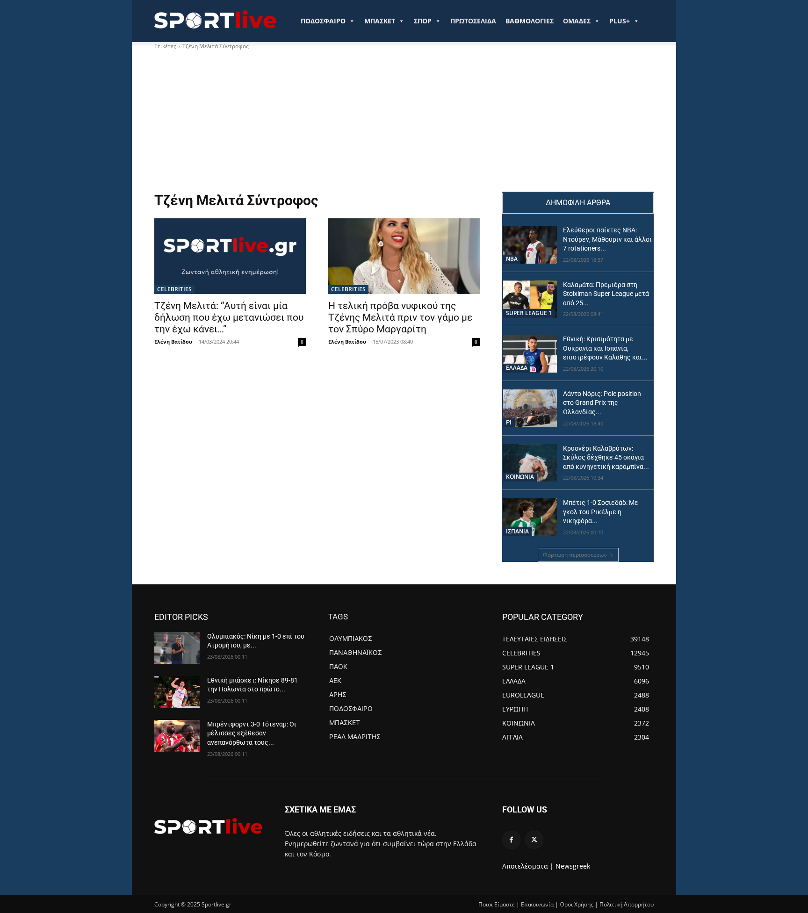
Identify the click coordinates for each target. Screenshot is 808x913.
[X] (534, 840)
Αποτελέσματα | (528, 866)
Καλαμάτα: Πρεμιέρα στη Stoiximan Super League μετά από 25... (606, 294)
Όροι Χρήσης (576, 904)
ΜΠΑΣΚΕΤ (379, 20)
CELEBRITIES (174, 289)
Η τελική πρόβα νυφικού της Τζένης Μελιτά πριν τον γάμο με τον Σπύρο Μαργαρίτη (400, 317)
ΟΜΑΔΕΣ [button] (577, 20)
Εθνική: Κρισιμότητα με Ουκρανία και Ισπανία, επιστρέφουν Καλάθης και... (605, 348)
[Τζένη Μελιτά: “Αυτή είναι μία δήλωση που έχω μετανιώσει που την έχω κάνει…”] (230, 256)
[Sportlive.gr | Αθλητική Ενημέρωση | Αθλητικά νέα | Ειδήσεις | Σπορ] (208, 826)
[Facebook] (511, 840)
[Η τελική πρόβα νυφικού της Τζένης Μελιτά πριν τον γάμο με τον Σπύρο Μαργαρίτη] (404, 256)
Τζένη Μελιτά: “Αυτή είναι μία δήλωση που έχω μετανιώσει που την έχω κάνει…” (228, 317)
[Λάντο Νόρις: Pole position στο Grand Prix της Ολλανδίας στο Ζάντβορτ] (530, 408)
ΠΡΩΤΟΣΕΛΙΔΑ (473, 20)
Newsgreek (573, 866)
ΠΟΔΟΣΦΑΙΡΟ (323, 20)
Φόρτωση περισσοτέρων (575, 555)
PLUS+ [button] (619, 20)
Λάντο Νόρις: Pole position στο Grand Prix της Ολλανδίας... (602, 403)
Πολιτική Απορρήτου (626, 904)
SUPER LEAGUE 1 (529, 313)
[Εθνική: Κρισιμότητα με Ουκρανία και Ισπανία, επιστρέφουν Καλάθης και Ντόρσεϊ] (530, 354)
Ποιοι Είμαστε (496, 904)
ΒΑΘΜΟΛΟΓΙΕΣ (529, 20)
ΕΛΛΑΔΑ (516, 368)
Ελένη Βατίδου (173, 341)
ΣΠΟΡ (423, 20)
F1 (509, 422)
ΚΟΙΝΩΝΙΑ (520, 477)
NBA (512, 259)
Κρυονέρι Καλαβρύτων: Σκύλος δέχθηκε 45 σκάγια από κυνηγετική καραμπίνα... (606, 457)
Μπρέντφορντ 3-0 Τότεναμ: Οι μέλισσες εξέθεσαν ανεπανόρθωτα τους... (251, 733)
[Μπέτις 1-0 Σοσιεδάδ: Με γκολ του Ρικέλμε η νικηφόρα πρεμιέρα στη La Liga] (530, 517)
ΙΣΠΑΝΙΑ (517, 531)
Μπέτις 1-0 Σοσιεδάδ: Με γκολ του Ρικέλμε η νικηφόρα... (600, 512)
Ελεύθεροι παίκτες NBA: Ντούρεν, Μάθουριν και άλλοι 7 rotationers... (607, 239)
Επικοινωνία (537, 904)
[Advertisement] (317, 121)
